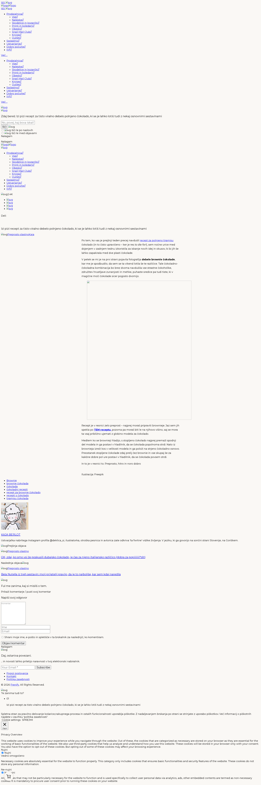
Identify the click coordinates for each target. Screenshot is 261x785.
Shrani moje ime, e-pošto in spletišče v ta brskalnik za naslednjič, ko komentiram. (54, 637)
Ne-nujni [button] (6, 769)
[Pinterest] (10, 205)
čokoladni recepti (17, 489)
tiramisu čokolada (17, 498)
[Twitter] (10, 202)
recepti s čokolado (18, 495)
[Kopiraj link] (10, 208)
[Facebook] (10, 199)
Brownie (12, 480)
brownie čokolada (17, 483)
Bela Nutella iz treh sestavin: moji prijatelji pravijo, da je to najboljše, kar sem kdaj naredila (61, 574)
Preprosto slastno (18, 234)
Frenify (15, 684)
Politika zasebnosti (18, 679)
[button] (8, 776)
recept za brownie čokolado (24, 492)
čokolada (12, 486)
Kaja (31, 234)
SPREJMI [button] (27, 719)
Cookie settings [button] (11, 719)
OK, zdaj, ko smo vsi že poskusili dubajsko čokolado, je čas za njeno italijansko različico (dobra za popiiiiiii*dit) (73, 557)
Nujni (7, 752)
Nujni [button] (4, 749)
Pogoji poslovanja (17, 673)
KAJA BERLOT (10, 534)
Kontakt (11, 676)
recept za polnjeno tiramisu (156, 240)
